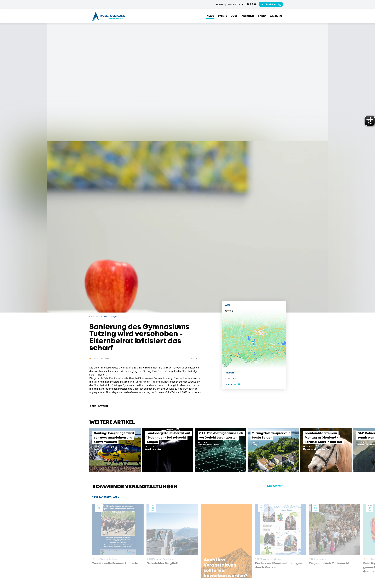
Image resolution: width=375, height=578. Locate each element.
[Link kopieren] (235, 384)
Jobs (234, 16)
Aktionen (248, 16)
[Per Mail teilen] (239, 384)
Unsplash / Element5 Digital (106, 316)
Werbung (276, 16)
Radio (262, 16)
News (210, 16)
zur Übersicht (275, 486)
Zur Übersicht (99, 406)
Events (222, 16)
